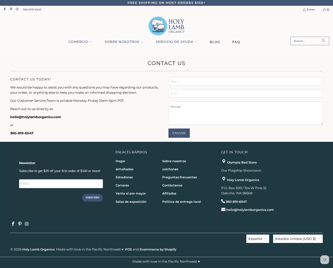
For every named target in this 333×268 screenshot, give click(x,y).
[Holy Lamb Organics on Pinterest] (10, 9)
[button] (80, 42)
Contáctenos (172, 185)
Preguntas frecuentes (179, 177)
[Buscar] (323, 41)
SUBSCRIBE (92, 197)
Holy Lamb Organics (243, 180)
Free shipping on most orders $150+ (166, 3)
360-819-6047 (32, 9)
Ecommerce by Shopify (158, 249)
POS (128, 249)
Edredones (124, 177)
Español (255, 239)
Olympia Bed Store (242, 162)
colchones (170, 169)
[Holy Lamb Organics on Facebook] (4, 9)
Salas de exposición (131, 202)
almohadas (124, 169)
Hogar (120, 161)
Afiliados (169, 193)
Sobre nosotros (174, 161)
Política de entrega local (181, 202)
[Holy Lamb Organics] (166, 26)
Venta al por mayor (131, 193)
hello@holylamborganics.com (250, 210)
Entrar (311, 9)
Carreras (122, 185)
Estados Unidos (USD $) (295, 239)
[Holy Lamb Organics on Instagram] (17, 9)
